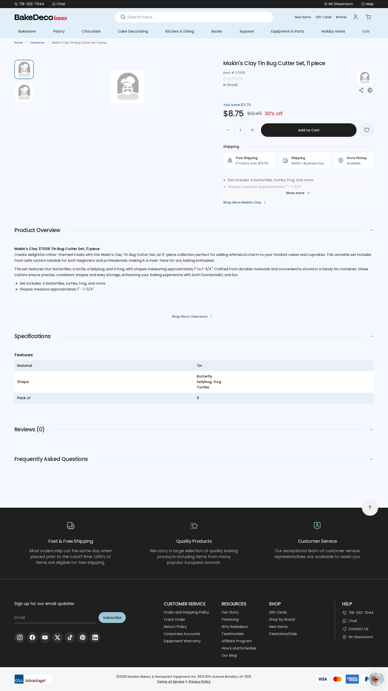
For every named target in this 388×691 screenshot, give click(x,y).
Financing (230, 619)
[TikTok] (70, 637)
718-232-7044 (31, 4)
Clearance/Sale (283, 633)
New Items (303, 17)
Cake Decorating (133, 31)
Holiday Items (333, 31)
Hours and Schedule (239, 648)
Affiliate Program (237, 641)
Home (18, 42)
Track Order (174, 619)
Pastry (59, 31)
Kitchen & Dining (179, 31)
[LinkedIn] (95, 637)
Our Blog (229, 655)
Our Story (230, 612)
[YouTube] (45, 637)
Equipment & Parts (287, 31)
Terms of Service (170, 681)
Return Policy (175, 626)
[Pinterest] (82, 637)
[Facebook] (32, 637)
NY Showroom (360, 637)
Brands (341, 17)
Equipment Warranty (182, 641)
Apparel (246, 31)
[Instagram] (19, 637)
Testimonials (233, 633)
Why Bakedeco (235, 626)
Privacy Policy (200, 681)
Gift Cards (324, 17)
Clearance (37, 42)
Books (217, 31)
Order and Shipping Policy (186, 612)
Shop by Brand (282, 619)
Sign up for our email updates (44, 603)
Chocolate (91, 31)
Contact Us (358, 628)
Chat (61, 4)
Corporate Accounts (182, 633)
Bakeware (27, 31)
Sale (366, 31)
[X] (57, 637)
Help (370, 4)
